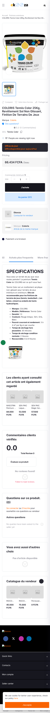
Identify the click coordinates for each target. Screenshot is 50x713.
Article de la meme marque (26, 229)
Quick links (7, 656)
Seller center (7, 683)
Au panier (25, 197)
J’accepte (27, 705)
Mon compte (7, 674)
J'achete (25, 187)
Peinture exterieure (16, 15)
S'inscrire (26, 508)
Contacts (6, 665)
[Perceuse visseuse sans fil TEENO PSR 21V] (37, 592)
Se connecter (12, 508)
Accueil (5, 15)
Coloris (13, 120)
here (16, 698)
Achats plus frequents (21, 257)
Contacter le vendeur (23, 215)
